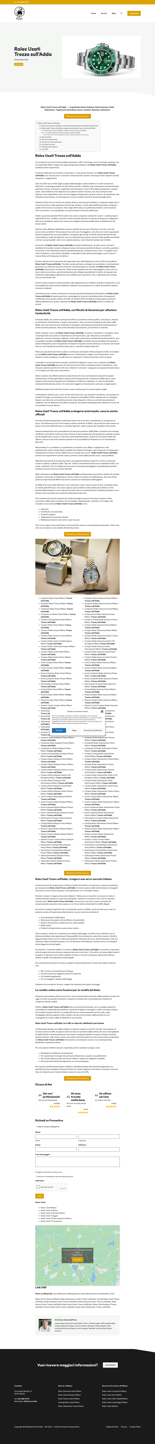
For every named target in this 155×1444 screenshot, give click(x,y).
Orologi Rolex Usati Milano (69, 1402)
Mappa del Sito (112, 1427)
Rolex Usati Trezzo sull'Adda (47, 1299)
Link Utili (45, 149)
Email (38, 1145)
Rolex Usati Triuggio (49, 1216)
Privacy (124, 1427)
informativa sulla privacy (52, 1172)
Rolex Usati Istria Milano (112, 1395)
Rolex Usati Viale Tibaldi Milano (115, 1399)
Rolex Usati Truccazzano (51, 1221)
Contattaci (134, 13)
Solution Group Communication (67, 1427)
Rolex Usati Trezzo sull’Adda (49, 123)
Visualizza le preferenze (93, 730)
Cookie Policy (78, 1255)
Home (93, 13)
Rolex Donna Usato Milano (69, 1399)
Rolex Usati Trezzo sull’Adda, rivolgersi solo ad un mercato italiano (65, 130)
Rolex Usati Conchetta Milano (114, 1391)
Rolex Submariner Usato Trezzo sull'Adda (78, 1299)
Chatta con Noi (30, 1401)
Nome (37, 1141)
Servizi (104, 13)
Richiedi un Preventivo (77, 116)
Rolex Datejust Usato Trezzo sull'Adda (60, 1302)
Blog (114, 13)
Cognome (82, 1141)
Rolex (37, 1294)
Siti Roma (48, 1427)
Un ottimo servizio (48, 144)
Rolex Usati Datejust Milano (69, 1395)
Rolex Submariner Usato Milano (71, 1406)
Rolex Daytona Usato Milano (69, 1391)
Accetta (59, 730)
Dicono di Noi (46, 137)
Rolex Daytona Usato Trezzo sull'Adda (94, 1302)
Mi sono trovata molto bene (52, 142)
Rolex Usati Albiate (110, 1406)
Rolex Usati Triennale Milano (53, 1213)
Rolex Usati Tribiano (49, 1210)
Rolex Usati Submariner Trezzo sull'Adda (93, 1307)
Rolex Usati (18, 64)
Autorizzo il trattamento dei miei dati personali (55, 1177)
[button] (102, 711)
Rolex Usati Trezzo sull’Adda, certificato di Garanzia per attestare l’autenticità (69, 126)
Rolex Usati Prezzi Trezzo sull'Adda (77, 1304)
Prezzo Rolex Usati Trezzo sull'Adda (59, 1307)
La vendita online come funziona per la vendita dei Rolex (62, 133)
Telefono (82, 1145)
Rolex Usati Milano (49, 1208)
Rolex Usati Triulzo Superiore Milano (56, 1218)
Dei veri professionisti (49, 139)
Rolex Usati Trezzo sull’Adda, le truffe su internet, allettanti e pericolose (67, 135)
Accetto (77, 1259)
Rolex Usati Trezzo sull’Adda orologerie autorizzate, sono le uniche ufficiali (68, 128)
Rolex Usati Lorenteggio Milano (115, 1402)
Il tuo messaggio (43, 1154)
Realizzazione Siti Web (33, 1427)
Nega (74, 730)
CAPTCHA (39, 1181)
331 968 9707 (23, 2)
